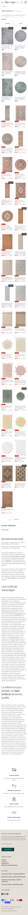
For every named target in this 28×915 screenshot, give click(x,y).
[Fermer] (23, 443)
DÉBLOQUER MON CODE (14, 467)
